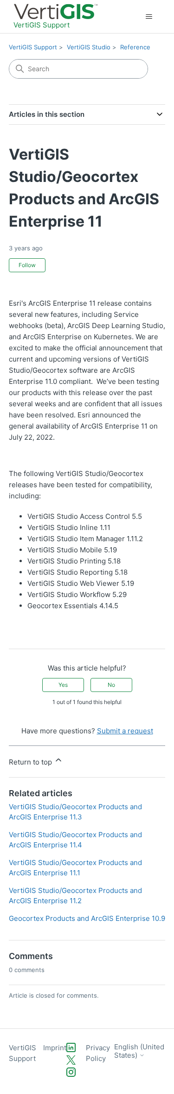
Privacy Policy (98, 1053)
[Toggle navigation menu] (148, 16)
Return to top (31, 762)
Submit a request (125, 730)
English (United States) (139, 1051)
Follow (27, 265)
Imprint (54, 1047)
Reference (135, 47)
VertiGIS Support (33, 47)
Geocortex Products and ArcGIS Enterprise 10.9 (87, 918)
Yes (63, 684)
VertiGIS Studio (88, 47)
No (111, 684)
